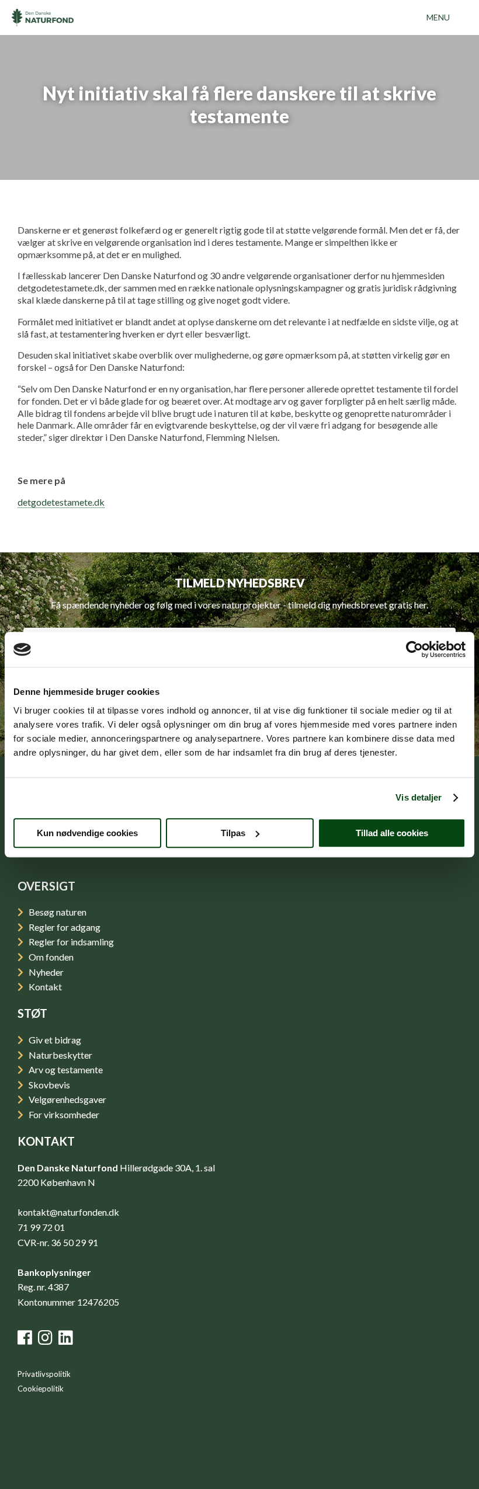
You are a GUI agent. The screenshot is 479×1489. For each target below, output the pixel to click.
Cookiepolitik (41, 1388)
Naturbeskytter (59, 1054)
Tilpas (233, 833)
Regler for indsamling (70, 941)
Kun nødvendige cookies (87, 833)
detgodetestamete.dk (61, 501)
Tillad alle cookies (392, 833)
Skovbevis (48, 1084)
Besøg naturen (56, 911)
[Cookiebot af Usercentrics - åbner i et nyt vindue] (414, 649)
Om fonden (50, 956)
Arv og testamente (65, 1069)
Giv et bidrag (54, 1039)
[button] (438, 17)
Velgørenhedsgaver (66, 1099)
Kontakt (44, 986)
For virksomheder (63, 1114)
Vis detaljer (418, 797)
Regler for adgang (63, 927)
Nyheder (45, 971)
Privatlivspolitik (44, 1374)
